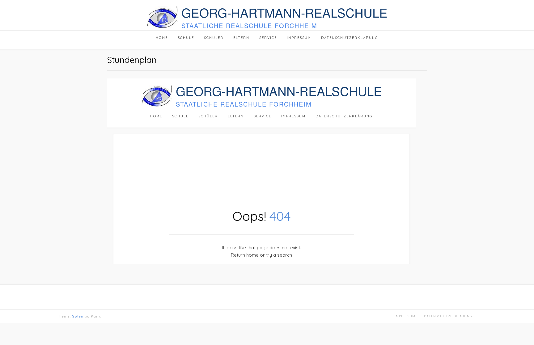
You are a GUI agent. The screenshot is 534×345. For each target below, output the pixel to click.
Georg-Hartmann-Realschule (284, 12)
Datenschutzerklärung (448, 316)
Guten (77, 316)
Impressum (405, 316)
